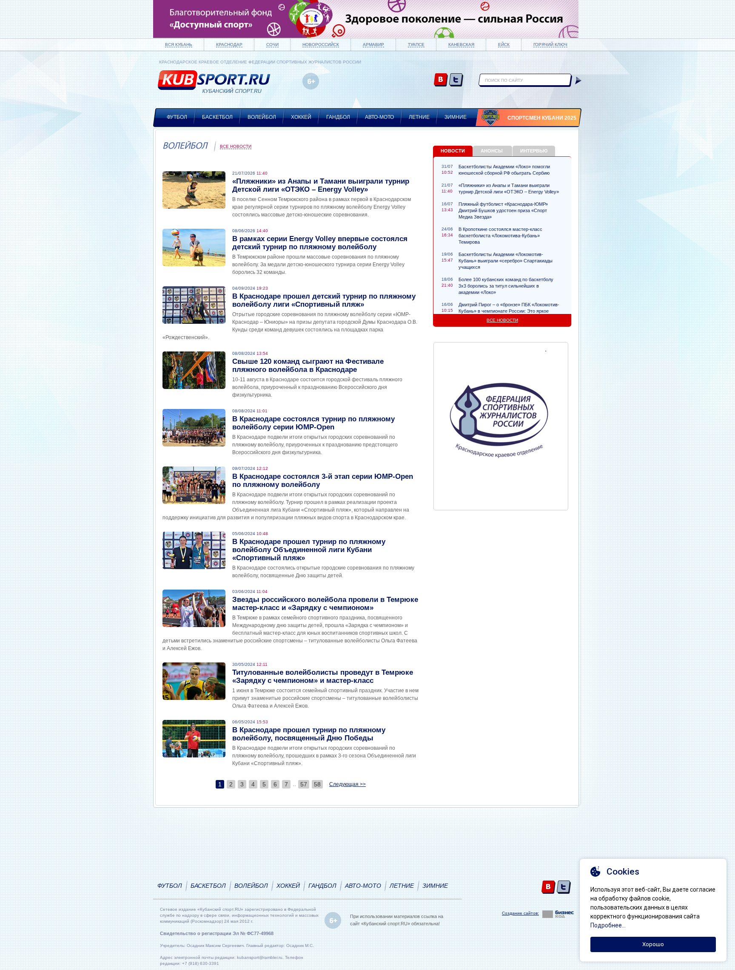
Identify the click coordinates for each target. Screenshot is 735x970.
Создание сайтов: (520, 913)
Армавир (373, 44)
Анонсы (492, 150)
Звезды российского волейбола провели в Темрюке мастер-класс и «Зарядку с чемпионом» (325, 604)
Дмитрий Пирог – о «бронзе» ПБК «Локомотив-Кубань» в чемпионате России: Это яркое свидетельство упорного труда (509, 311)
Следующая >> (347, 784)
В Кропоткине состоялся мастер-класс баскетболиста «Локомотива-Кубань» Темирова (500, 236)
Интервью (533, 150)
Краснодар (229, 44)
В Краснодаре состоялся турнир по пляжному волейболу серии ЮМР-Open (313, 423)
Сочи (272, 44)
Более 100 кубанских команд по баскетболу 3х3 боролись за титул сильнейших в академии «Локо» (506, 286)
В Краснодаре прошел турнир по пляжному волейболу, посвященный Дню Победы (308, 734)
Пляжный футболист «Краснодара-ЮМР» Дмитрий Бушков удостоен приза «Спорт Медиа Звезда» (503, 210)
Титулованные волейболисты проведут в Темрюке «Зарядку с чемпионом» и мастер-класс (322, 676)
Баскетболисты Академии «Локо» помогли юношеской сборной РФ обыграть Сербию (504, 170)
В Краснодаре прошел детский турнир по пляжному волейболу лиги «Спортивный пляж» (324, 300)
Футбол (177, 117)
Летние (419, 117)
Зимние (455, 117)
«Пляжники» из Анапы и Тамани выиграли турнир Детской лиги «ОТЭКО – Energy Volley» (320, 185)
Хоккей (301, 117)
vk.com (441, 80)
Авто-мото (379, 117)
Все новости (235, 146)
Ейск (504, 44)
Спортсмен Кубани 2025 (541, 118)
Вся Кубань (178, 44)
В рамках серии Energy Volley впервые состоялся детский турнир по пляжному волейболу (319, 243)
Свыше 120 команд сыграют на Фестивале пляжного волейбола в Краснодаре (308, 365)
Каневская (461, 44)
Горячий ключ (550, 44)
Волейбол (262, 117)
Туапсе (416, 44)
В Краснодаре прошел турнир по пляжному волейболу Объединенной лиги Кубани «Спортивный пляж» (308, 550)
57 (303, 784)
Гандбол (338, 117)
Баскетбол (217, 117)
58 (317, 784)
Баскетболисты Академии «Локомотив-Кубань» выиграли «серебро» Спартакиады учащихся (506, 261)
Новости (453, 150)
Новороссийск (320, 44)
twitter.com (456, 80)
